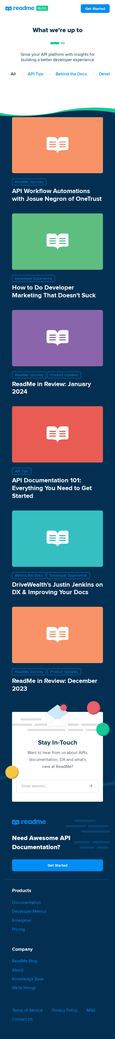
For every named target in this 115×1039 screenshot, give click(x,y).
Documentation (26, 902)
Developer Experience (33, 278)
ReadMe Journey (29, 182)
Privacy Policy (65, 1010)
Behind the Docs (71, 74)
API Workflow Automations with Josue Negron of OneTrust (57, 194)
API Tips (36, 74)
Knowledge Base (28, 979)
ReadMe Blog (24, 961)
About (18, 970)
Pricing (18, 929)
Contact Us (22, 1019)
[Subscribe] (91, 786)
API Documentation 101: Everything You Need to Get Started (52, 487)
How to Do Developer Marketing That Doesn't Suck (54, 291)
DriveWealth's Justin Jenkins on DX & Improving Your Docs (57, 588)
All (13, 74)
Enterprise (21, 920)
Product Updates (64, 375)
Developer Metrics (29, 911)
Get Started (95, 8)
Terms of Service (27, 1010)
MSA (91, 1010)
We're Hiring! (24, 987)
